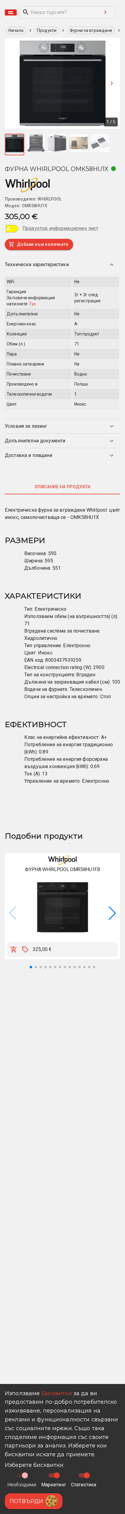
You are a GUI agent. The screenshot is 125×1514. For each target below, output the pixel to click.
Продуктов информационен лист (60, 228)
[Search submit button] (105, 12)
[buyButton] (13, 949)
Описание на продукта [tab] (62, 486)
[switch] (56, 1475)
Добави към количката (42, 244)
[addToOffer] (25, 949)
